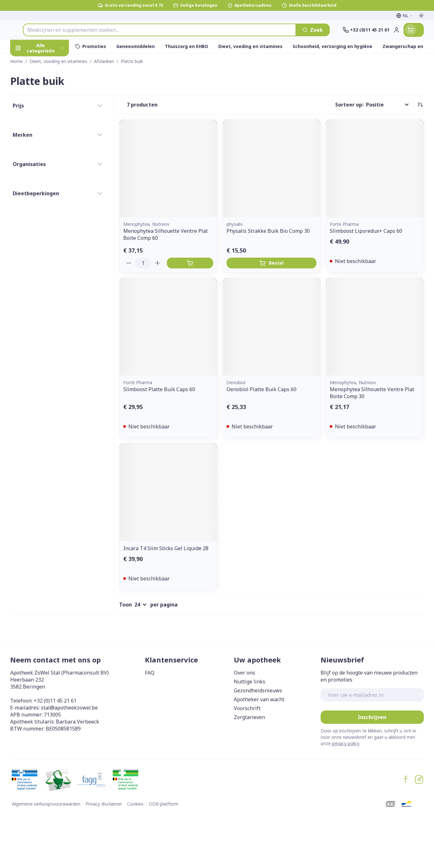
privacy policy (345, 743)
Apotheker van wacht (259, 699)
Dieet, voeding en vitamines (50, 111)
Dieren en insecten (50, 206)
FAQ (149, 672)
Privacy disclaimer (103, 804)
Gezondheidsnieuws (258, 690)
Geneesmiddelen (50, 224)
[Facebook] (405, 779)
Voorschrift (247, 708)
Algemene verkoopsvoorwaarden (46, 804)
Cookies (135, 804)
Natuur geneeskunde (50, 172)
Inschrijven (372, 717)
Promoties (28, 62)
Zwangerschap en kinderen (50, 134)
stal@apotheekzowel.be (69, 707)
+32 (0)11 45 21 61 (55, 700)
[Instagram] (419, 779)
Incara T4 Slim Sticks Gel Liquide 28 (165, 548)
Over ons (244, 672)
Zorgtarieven (249, 717)
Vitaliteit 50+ (50, 154)
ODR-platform (163, 804)
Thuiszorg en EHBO (50, 189)
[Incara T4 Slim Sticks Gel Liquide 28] (168, 492)
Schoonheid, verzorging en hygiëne (50, 85)
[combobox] (159, 30)
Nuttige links (249, 681)
